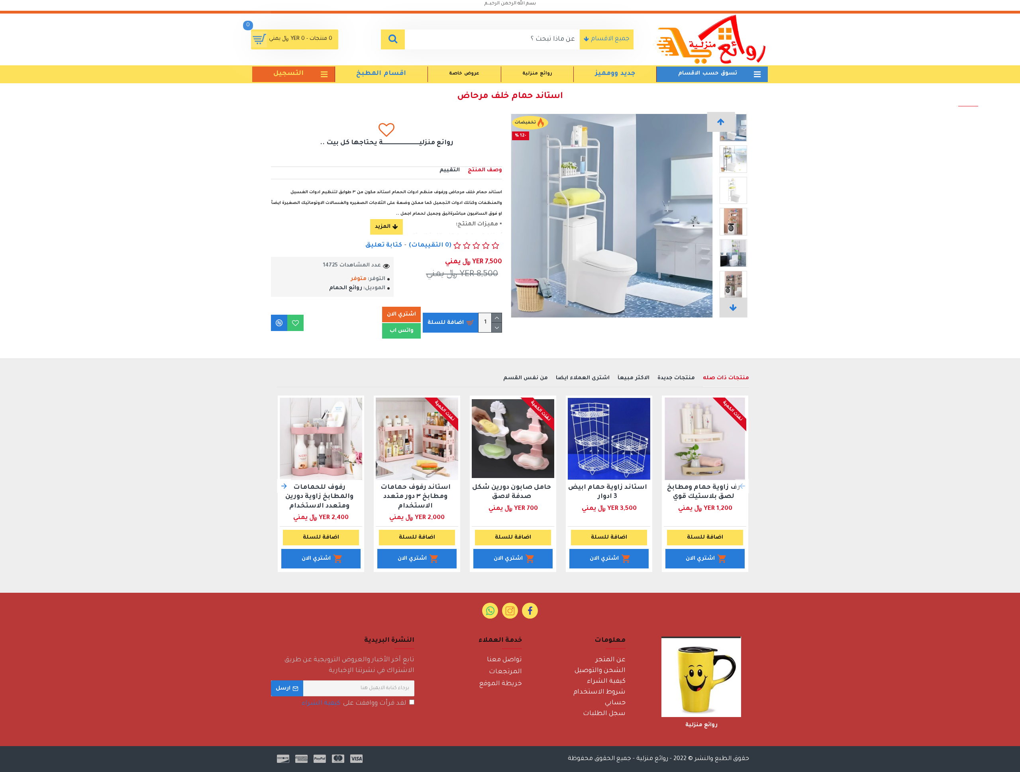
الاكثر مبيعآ (633, 378)
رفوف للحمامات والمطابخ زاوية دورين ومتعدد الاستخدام (319, 497)
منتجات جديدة (676, 378)
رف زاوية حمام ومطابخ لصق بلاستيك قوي (703, 492)
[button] (721, 122)
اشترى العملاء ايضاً (583, 378)
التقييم (449, 170)
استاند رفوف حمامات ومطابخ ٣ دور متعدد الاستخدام (416, 497)
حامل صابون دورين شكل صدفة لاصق (511, 492)
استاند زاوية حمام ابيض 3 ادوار (607, 492)
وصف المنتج (485, 170)
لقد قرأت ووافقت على (354, 703)
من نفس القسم (525, 378)
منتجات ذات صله (726, 378)
